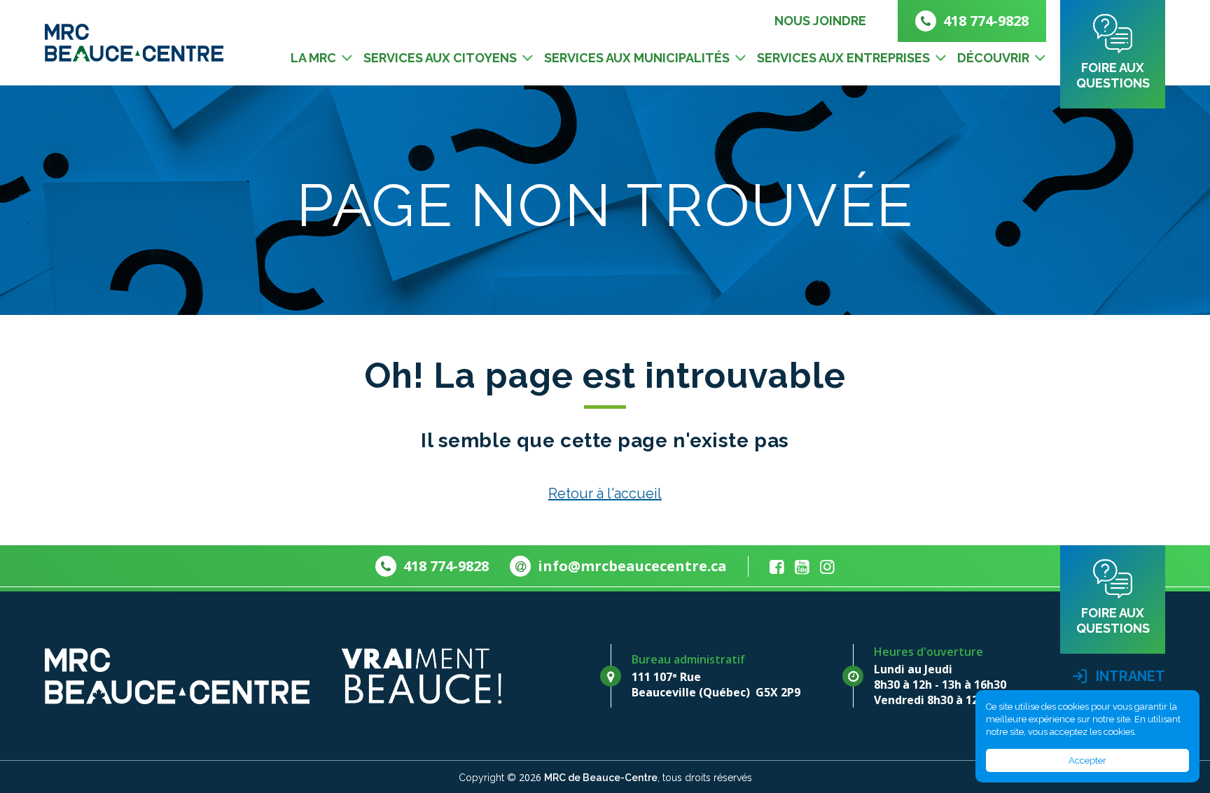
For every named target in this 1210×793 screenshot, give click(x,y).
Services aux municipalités (637, 57)
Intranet (1128, 676)
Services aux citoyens (440, 57)
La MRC (313, 57)
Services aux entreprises (843, 57)
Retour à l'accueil (605, 493)
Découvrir (993, 57)
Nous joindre (820, 21)
